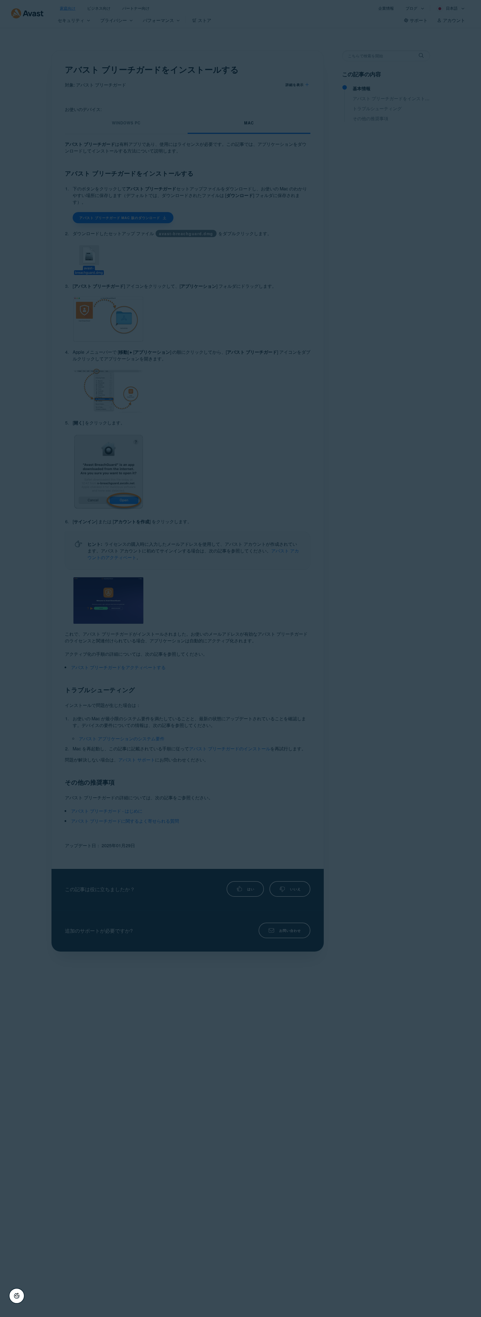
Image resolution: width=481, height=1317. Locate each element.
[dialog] (240, 658)
